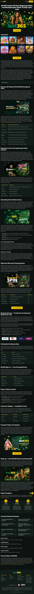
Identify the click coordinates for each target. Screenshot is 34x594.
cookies (4, 371)
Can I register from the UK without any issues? (7, 534)
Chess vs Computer (29, 579)
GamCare (8, 402)
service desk (6, 408)
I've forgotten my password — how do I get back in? (24, 534)
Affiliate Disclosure (3, 579)
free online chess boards (24, 561)
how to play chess (20, 559)
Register (30, 1)
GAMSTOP (19, 402)
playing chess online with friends (6, 564)
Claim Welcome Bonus (17, 307)
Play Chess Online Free (29, 578)
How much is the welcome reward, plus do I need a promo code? (24, 520)
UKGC (10, 153)
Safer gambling (3, 391)
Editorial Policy (3, 578)
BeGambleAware (13, 402)
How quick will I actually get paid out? (7, 530)
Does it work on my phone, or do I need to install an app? (24, 530)
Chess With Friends (28, 582)
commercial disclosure (8, 121)
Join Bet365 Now (17, 453)
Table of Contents (4, 82)
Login (27, 1)
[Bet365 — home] (3, 1)
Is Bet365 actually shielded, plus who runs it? (7, 520)
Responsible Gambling (4, 589)
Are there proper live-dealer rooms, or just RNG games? (8, 524)
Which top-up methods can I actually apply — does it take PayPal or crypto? (24, 525)
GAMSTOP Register (20, 579)
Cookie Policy (11, 578)
